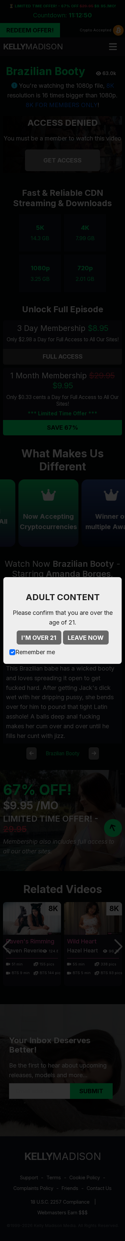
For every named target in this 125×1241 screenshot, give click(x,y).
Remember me (35, 652)
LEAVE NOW (86, 637)
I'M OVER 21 (38, 637)
